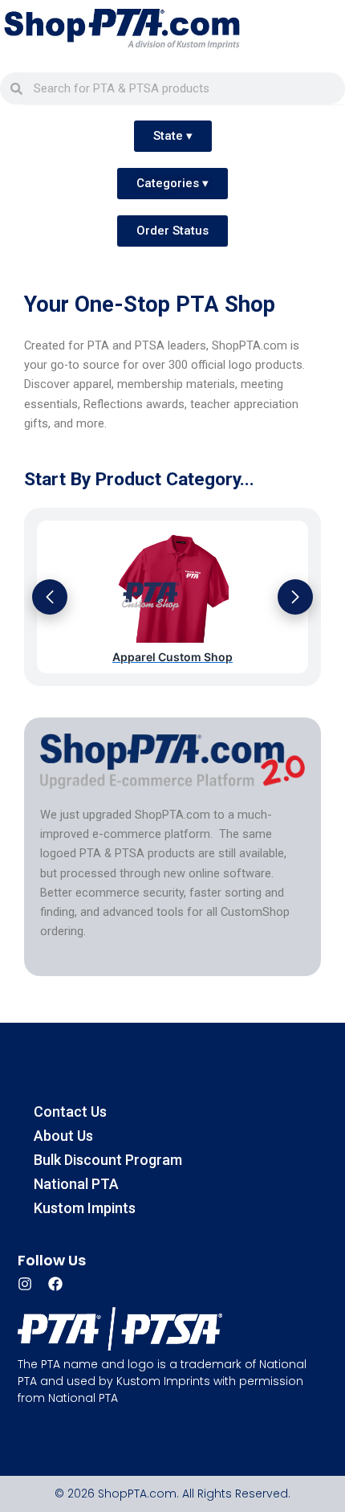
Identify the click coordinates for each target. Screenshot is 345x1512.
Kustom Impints (85, 1207)
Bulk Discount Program (108, 1159)
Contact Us (70, 1111)
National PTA (76, 1183)
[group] (172, 597)
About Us (63, 1135)
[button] (49, 597)
